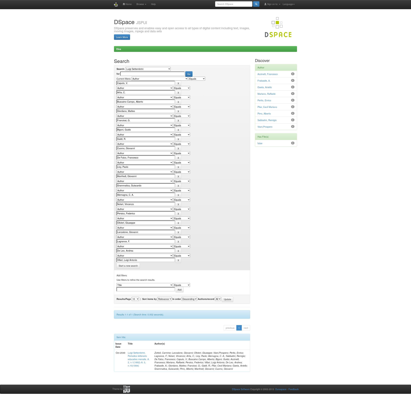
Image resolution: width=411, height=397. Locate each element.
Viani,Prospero (265, 126)
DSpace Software (241, 389)
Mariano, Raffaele (266, 93)
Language (288, 4)
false (260, 143)
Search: (121, 68)
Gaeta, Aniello (265, 87)
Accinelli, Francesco (268, 74)
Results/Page (124, 299)
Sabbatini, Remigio (267, 120)
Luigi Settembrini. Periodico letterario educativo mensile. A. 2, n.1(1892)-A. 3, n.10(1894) (138, 359)
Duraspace (280, 389)
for (118, 73)
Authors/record (206, 299)
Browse (140, 4)
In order (176, 299)
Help (153, 4)
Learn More (122, 37)
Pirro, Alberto (264, 113)
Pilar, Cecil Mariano (267, 107)
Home (128, 4)
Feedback (294, 389)
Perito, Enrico (264, 100)
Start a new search (128, 265)
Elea (118, 49)
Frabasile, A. (264, 80)
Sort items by (149, 299)
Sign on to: (273, 4)
